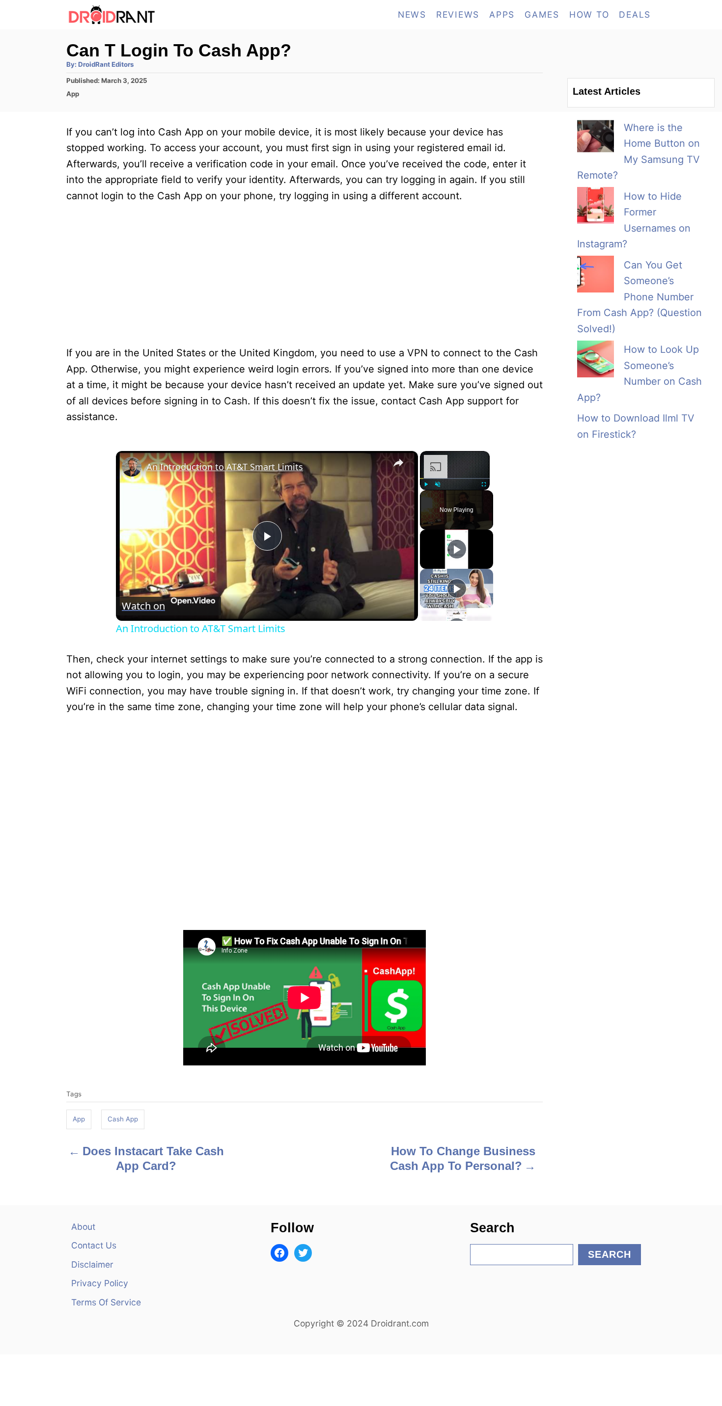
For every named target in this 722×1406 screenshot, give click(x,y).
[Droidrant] (154, 14)
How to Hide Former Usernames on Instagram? (634, 220)
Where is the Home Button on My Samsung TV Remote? (638, 152)
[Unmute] (438, 484)
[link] (131, 467)
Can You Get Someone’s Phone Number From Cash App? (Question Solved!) (639, 297)
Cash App (123, 1119)
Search (609, 1254)
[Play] (426, 484)
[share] (398, 462)
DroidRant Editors (106, 64)
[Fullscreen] (484, 484)
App (72, 94)
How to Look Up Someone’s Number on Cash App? (639, 373)
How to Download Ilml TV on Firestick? (635, 426)
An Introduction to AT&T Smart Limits (224, 467)
